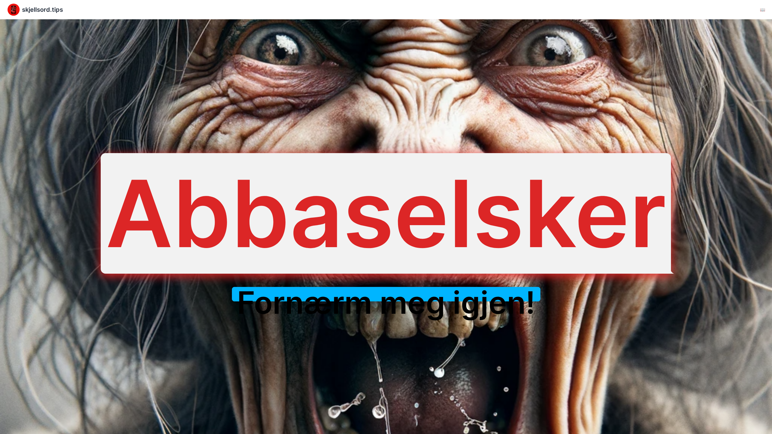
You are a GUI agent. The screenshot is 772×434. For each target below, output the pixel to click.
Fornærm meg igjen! (386, 302)
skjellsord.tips (42, 9)
